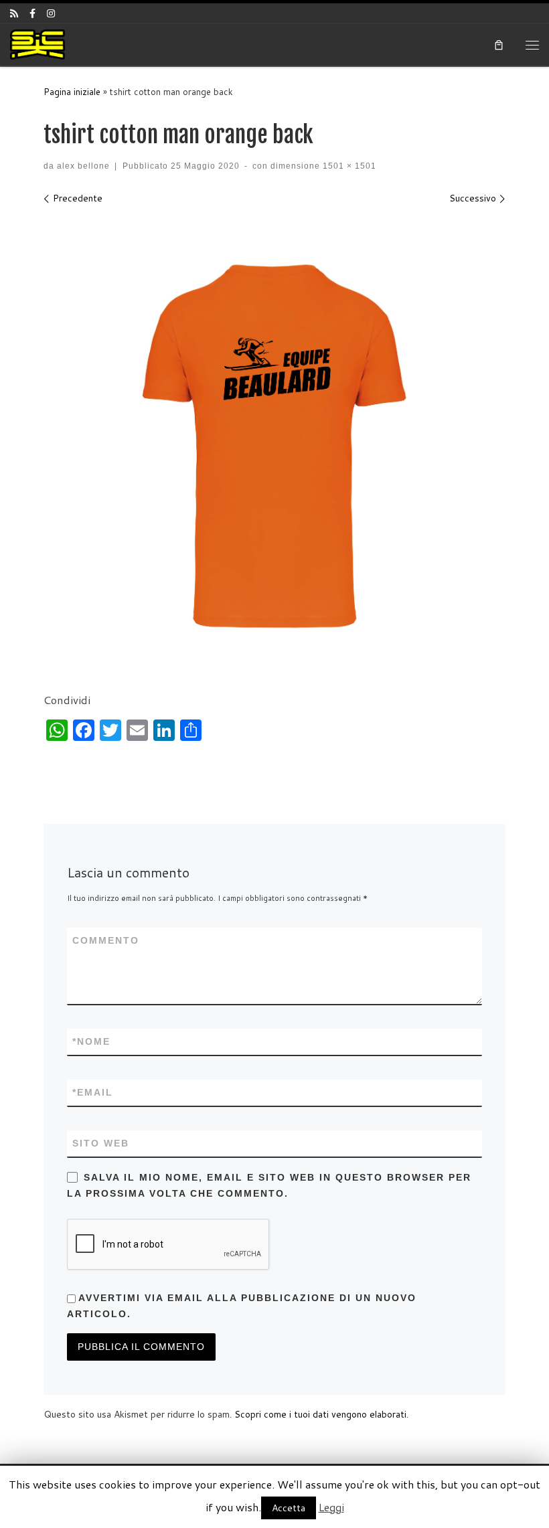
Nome (91, 1041)
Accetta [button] (288, 1508)
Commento (105, 940)
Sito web (100, 1143)
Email (92, 1092)
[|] (37, 44)
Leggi (331, 1507)
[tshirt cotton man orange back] (274, 446)
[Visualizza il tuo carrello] (499, 44)
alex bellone (83, 165)
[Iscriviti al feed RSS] (14, 13)
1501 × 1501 (348, 165)
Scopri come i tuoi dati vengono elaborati (320, 1414)
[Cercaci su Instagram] (51, 13)
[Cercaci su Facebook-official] (32, 13)
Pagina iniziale (72, 92)
